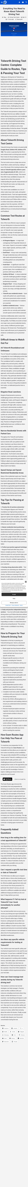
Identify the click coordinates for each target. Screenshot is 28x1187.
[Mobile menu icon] (2, 2)
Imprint (21, 605)
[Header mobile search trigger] (26, 2)
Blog (5, 17)
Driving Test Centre (14, 17)
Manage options (14, 602)
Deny (14, 598)
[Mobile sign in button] (19, 2)
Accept (14, 594)
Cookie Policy (8, 605)
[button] (26, 582)
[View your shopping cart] (23, 2)
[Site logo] (5, 2)
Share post (19, 19)
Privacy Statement (15, 605)
